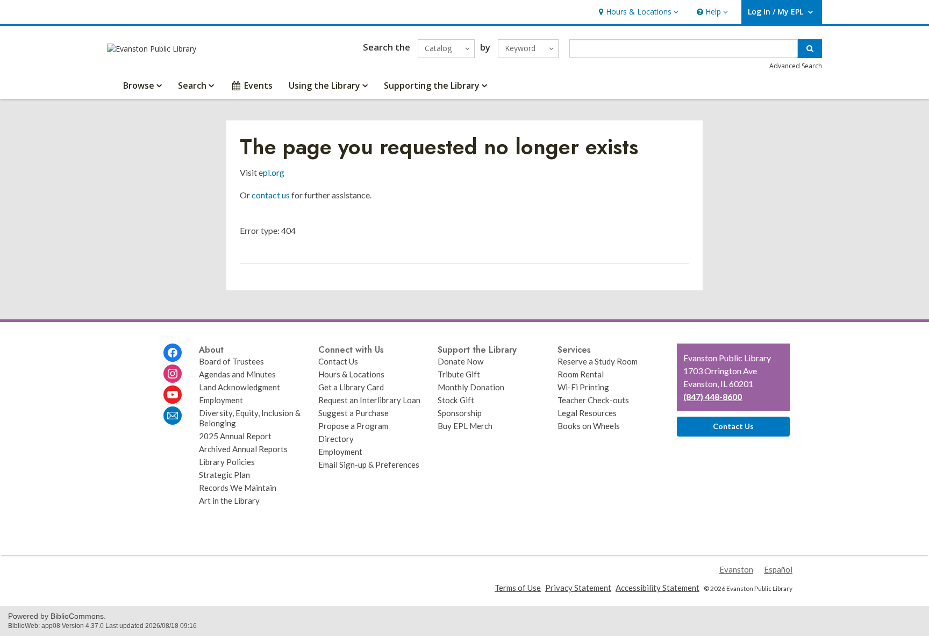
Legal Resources (587, 413)
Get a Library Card (351, 387)
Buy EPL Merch (465, 426)
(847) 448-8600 (712, 396)
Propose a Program (353, 426)
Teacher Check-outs (593, 400)
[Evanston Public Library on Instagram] (172, 374)
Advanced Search (795, 65)
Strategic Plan (224, 475)
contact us (271, 195)
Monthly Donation (471, 387)
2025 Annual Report (235, 436)
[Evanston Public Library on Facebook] (172, 353)
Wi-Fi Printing (583, 387)
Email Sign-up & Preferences (368, 464)
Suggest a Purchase (353, 413)
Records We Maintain (237, 487)
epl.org (271, 172)
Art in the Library (229, 500)
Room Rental (581, 374)
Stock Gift (456, 400)
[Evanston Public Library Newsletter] (172, 415)
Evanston (736, 569)
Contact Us (338, 361)
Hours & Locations (351, 374)
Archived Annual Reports (243, 449)
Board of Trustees (231, 361)
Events (258, 85)
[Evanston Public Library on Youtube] (172, 394)
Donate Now (461, 361)
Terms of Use (518, 587)
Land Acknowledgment (239, 387)
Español (778, 569)
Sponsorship (460, 413)
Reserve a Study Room (598, 361)
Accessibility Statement (657, 587)
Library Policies (227, 462)
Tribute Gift (459, 374)
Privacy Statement (578, 587)
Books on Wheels (589, 426)
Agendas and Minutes (237, 374)
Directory (336, 439)
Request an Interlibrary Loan (369, 400)
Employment (221, 400)
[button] (637, 12)
